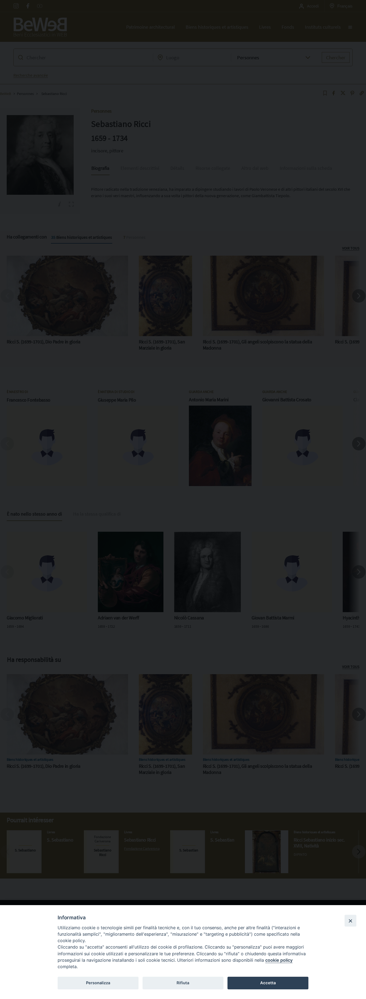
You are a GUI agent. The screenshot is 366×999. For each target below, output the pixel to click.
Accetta (268, 982)
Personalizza (98, 982)
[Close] (350, 921)
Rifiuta (183, 982)
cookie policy (279, 960)
